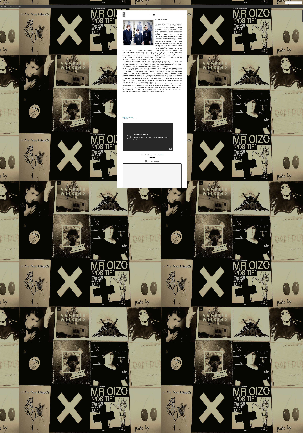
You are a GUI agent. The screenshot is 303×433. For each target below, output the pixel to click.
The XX (152, 15)
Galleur (161, 154)
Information (18, 6)
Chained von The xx (128, 117)
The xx (125, 118)
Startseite (11, 6)
